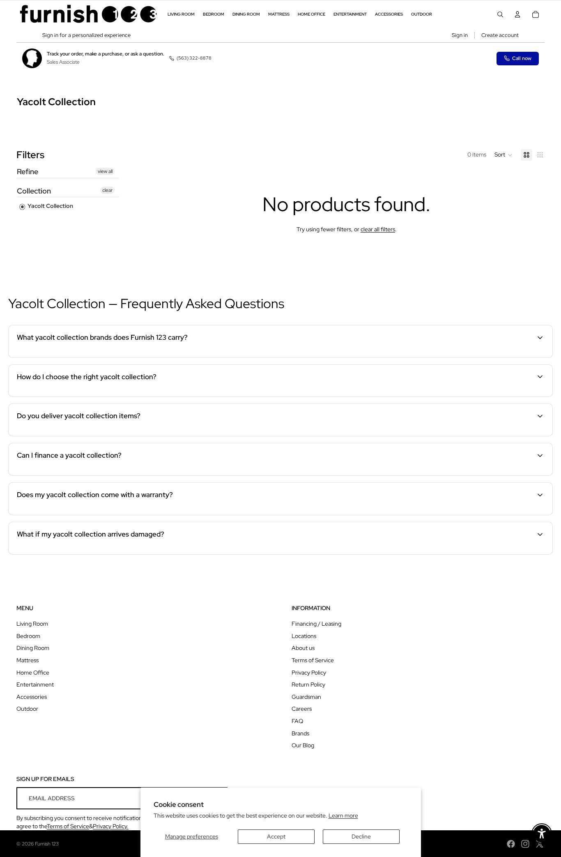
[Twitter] (540, 844)
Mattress (27, 660)
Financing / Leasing (316, 623)
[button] (503, 155)
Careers (302, 708)
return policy (496, 553)
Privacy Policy (309, 672)
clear (107, 190)
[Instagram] (525, 844)
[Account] (517, 14)
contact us (501, 434)
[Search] (500, 14)
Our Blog (303, 745)
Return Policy (308, 684)
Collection (34, 191)
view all (105, 171)
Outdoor (27, 708)
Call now (521, 58)
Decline (361, 836)
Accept (276, 836)
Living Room (32, 623)
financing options (73, 474)
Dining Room (32, 648)
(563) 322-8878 (194, 58)
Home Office (32, 672)
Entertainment (35, 684)
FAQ (297, 721)
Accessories (31, 696)
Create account (500, 35)
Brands (300, 733)
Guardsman (306, 696)
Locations (304, 636)
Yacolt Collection (49, 206)
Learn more (343, 815)
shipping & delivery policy (414, 434)
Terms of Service (313, 660)
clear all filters (378, 229)
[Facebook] (511, 844)
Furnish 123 (47, 844)
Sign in (460, 35)
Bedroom (28, 636)
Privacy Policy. (111, 826)
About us (303, 648)
